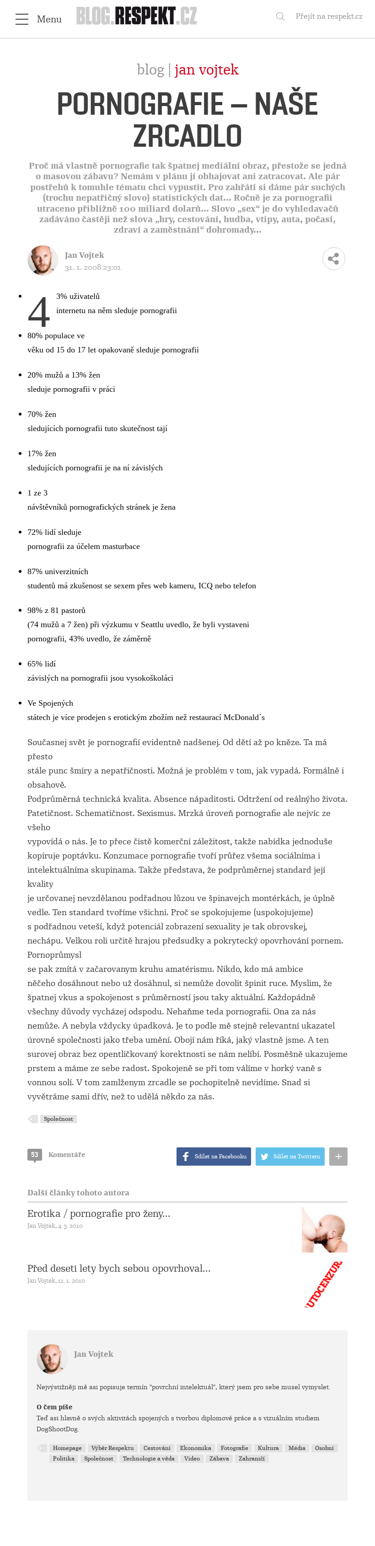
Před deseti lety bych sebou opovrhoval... (119, 1268)
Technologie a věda (149, 1458)
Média (297, 1448)
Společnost (58, 1119)
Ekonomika (195, 1448)
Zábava (219, 1458)
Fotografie (234, 1448)
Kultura (268, 1448)
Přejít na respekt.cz (329, 16)
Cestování (157, 1448)
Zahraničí (252, 1458)
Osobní (324, 1448)
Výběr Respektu (112, 1448)
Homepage (67, 1448)
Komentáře (58, 1155)
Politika (64, 1458)
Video (192, 1458)
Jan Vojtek (207, 70)
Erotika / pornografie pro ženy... (99, 1213)
